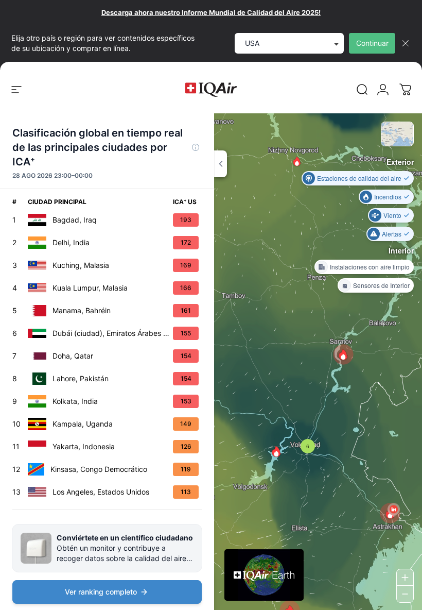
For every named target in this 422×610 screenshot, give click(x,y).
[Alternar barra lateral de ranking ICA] (220, 163)
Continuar (372, 43)
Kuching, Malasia (80, 265)
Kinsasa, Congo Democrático (98, 469)
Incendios (387, 196)
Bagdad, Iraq (74, 219)
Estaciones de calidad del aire (359, 178)
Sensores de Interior (381, 285)
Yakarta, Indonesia (83, 446)
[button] (297, 161)
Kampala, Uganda (82, 423)
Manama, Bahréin (81, 310)
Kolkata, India (75, 401)
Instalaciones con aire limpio (370, 266)
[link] (362, 89)
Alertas (391, 233)
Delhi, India (71, 242)
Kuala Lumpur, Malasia (90, 287)
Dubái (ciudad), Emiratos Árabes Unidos (112, 333)
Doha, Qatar (72, 355)
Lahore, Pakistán (80, 378)
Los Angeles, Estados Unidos (100, 491)
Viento (392, 215)
